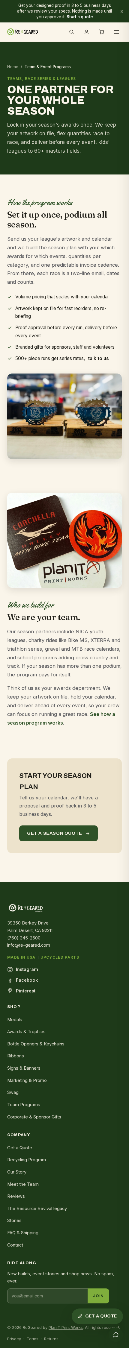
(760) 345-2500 (23, 937)
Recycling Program (26, 1159)
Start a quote (80, 16)
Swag (13, 1092)
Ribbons (15, 1055)
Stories (14, 1220)
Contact (15, 1244)
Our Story (16, 1171)
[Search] (71, 32)
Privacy (14, 1338)
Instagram (27, 969)
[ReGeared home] (23, 32)
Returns (51, 1338)
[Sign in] (86, 32)
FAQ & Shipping (22, 1232)
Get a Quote (19, 1147)
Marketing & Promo (27, 1080)
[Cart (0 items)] (101, 32)
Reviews (16, 1196)
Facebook (27, 980)
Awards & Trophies (26, 1031)
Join (98, 1296)
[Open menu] (116, 32)
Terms (32, 1338)
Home (12, 66)
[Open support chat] (116, 1335)
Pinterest (25, 990)
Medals (14, 1019)
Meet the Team (23, 1184)
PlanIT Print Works (66, 1327)
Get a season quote (54, 833)
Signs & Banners (23, 1068)
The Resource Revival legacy (37, 1208)
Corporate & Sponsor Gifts (34, 1116)
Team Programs (23, 1104)
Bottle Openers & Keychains (35, 1043)
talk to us (98, 358)
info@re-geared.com (28, 945)
